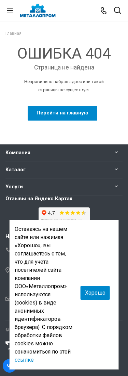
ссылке (24, 360)
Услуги (14, 187)
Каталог (15, 170)
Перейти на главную (62, 113)
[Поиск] (117, 11)
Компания (17, 153)
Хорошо (95, 292)
